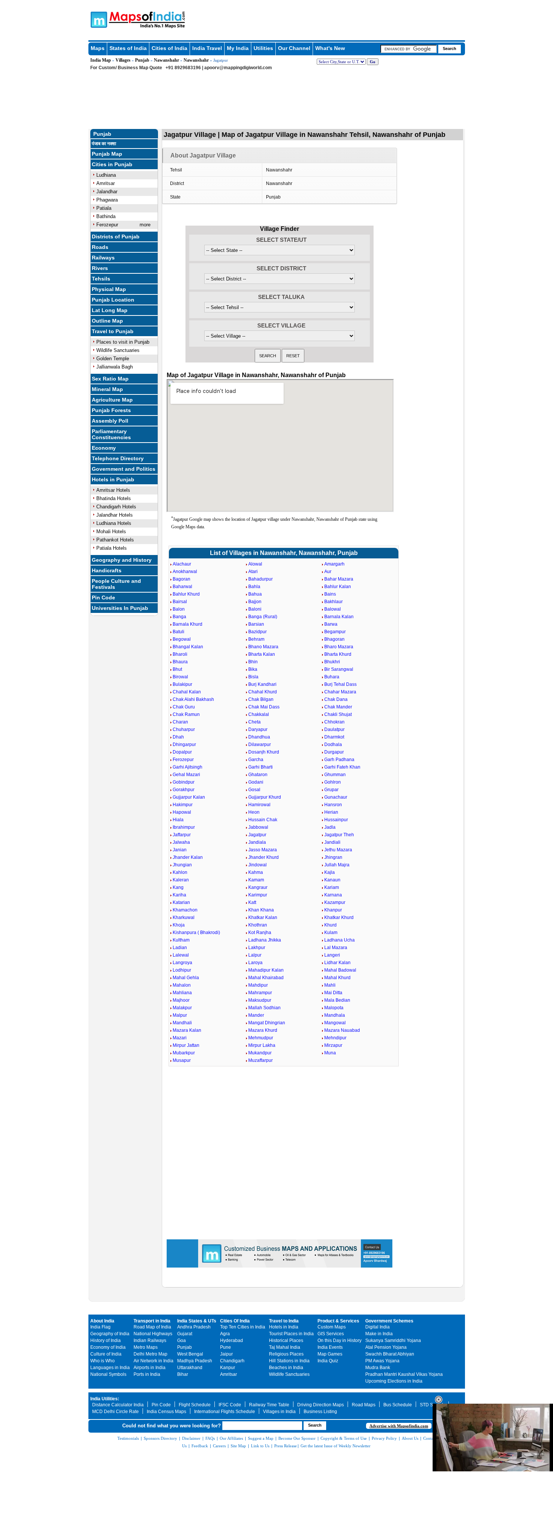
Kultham (181, 940)
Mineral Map (107, 389)
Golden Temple (112, 358)
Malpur (180, 1015)
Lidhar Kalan (337, 962)
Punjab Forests (111, 410)
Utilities (263, 48)
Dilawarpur (259, 744)
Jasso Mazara (262, 849)
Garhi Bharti (260, 767)
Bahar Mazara (338, 579)
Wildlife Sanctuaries (118, 350)
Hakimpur (183, 804)
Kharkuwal (183, 917)
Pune (225, 1347)
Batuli (178, 631)
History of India (105, 1340)
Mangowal (335, 1022)
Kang (178, 887)
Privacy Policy (384, 1438)
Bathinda (105, 216)
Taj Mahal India (284, 1347)
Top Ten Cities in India (242, 1327)
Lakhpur (256, 947)
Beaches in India (286, 1367)
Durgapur (334, 752)
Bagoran (181, 579)
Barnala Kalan (339, 616)
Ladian (180, 947)
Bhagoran (334, 639)
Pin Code (103, 597)
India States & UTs (196, 1321)
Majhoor (181, 1000)
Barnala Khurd (187, 624)
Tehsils (101, 279)
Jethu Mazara (338, 849)
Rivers (100, 268)
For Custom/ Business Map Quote (126, 67)
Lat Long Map (110, 310)
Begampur (335, 631)
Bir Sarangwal (338, 669)
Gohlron (332, 782)
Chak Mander (338, 707)
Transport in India (152, 1321)
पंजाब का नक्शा (104, 143)
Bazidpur (257, 631)
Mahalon (182, 985)
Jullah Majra (336, 864)
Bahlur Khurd (186, 594)
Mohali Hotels (111, 531)
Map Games (330, 1354)
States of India (128, 48)
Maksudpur (259, 1000)
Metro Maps (146, 1347)
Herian (331, 812)
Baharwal (182, 586)
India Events (330, 1347)
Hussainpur (336, 819)
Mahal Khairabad (266, 977)
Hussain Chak (262, 819)
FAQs (210, 1438)
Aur (327, 571)
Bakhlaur (333, 601)
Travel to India (284, 1321)
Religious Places (286, 1354)
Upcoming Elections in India (393, 1381)
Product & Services (338, 1321)
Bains (330, 594)
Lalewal (181, 955)
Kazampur (334, 902)
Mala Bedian (337, 1000)
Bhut (177, 669)
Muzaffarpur (260, 1060)
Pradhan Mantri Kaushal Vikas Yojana (404, 1374)
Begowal (182, 639)
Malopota (333, 1007)
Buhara (331, 676)
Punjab (142, 60)
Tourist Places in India (291, 1333)
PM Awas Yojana (382, 1360)
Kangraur (257, 887)
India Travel (207, 48)
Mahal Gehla (186, 977)
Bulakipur (182, 684)
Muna (330, 1052)
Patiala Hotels (111, 548)
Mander (256, 1015)
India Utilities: (104, 1398)
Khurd (330, 925)
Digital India (377, 1327)
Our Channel (294, 48)
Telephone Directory (118, 458)
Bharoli (180, 654)
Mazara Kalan (187, 1030)
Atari (253, 571)
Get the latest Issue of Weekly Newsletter (336, 1446)
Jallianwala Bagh (114, 367)
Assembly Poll (110, 421)
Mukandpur (260, 1052)
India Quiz (328, 1360)
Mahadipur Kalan (266, 970)
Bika (252, 669)
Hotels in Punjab (113, 479)
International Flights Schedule (224, 1411)
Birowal (180, 676)
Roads (100, 247)
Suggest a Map (260, 1438)
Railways (103, 258)
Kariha (179, 895)
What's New (330, 48)
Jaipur (226, 1354)
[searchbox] (408, 49)
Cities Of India (235, 1321)
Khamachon (185, 910)
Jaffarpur (182, 834)
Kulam (330, 932)
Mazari (180, 1037)
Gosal (254, 789)
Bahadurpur (260, 579)
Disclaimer (191, 1438)
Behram (256, 639)
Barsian (256, 624)
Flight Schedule (195, 1404)
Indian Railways (150, 1340)
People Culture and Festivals (116, 584)
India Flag (100, 1327)
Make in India (379, 1333)
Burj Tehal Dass (340, 684)
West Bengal (190, 1354)
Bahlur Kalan (337, 586)
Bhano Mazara (263, 646)
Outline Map (107, 321)
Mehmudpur (260, 1037)
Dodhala (333, 744)
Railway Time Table (269, 1404)
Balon (179, 609)
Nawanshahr (166, 60)
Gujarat (184, 1333)
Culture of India (106, 1354)
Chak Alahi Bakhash (193, 699)
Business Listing (320, 1411)
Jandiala (257, 842)
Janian (180, 849)
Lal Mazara (335, 947)
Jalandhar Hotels (114, 515)
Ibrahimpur (184, 827)
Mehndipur (335, 1037)
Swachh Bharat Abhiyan (389, 1354)
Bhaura (180, 661)
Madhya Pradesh (194, 1360)
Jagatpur (257, 834)
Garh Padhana (339, 759)
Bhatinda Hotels (113, 498)
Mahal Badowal (340, 970)
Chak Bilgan (260, 699)
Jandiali (332, 842)
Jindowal (257, 864)
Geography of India (109, 1333)
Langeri (332, 955)
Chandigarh (232, 1360)
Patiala (103, 208)
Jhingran (333, 857)
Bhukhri (332, 661)
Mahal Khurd (337, 977)
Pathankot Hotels (115, 540)
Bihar (182, 1374)
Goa (181, 1340)
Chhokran (334, 722)
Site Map (238, 1446)
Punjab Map (107, 154)
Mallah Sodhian (264, 1007)
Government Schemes (389, 1321)
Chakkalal (258, 714)
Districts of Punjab (116, 237)
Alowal (255, 564)
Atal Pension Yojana (386, 1347)
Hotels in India (283, 1327)
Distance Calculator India (118, 1404)
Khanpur (333, 910)
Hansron (333, 804)
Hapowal (182, 812)
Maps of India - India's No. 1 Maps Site (98, 19)
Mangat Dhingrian (266, 1022)
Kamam (256, 880)
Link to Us (260, 1446)
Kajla (329, 872)
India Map (100, 60)
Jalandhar (106, 191)
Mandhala (334, 1015)
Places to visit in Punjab (122, 342)
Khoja (179, 925)
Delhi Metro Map (150, 1354)
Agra (225, 1333)
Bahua (255, 594)
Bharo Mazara (338, 646)
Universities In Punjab (120, 608)
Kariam (331, 887)
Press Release (285, 1446)
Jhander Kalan (188, 857)
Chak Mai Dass (264, 707)
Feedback (199, 1446)
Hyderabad (231, 1340)
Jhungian (182, 864)
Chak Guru (184, 707)
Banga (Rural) (262, 616)
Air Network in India (153, 1360)
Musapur (182, 1060)
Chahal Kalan (187, 692)
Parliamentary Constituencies (111, 434)
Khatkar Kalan (262, 917)
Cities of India (169, 48)
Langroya (182, 962)
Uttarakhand (189, 1367)
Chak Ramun (186, 714)
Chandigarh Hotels (116, 507)
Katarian (181, 902)
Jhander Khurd (263, 857)
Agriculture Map (112, 400)
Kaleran (181, 880)
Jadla (330, 827)
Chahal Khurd (262, 692)
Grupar (331, 789)
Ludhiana (106, 175)
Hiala (178, 819)
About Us (410, 1438)
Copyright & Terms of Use (344, 1438)
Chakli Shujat (338, 714)
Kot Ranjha (259, 932)
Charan (180, 722)
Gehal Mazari (186, 774)
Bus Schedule (397, 1404)
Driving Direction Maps (320, 1404)
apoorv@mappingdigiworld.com (238, 67)
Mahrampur (260, 992)
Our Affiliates (231, 1438)
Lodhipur (182, 970)
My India (238, 48)
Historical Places (286, 1340)
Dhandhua (259, 737)
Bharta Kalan (261, 654)
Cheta (254, 722)
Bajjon (254, 601)
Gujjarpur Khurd (264, 797)
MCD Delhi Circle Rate (115, 1411)
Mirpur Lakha (261, 1045)
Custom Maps (332, 1327)
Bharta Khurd (337, 654)
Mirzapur (333, 1045)
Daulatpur (334, 729)
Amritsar (105, 183)
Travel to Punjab (113, 331)
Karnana (333, 895)
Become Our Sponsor (297, 1438)
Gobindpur (183, 782)
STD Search (432, 1404)
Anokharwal (185, 571)
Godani (255, 782)
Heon (254, 812)
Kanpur (227, 1367)
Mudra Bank (377, 1367)
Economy (104, 448)
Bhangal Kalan (188, 646)
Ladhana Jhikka (264, 940)
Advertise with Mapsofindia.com (398, 1426)
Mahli (330, 985)
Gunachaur (335, 797)
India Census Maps (166, 1411)
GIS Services (331, 1333)
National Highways (153, 1333)
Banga (179, 616)
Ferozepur (107, 224)
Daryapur (257, 729)
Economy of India (108, 1347)
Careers (219, 1446)
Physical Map (109, 289)
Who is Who (102, 1360)
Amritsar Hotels (113, 490)
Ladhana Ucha (339, 940)
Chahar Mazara (340, 692)
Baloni (254, 609)
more (145, 224)
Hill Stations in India (289, 1360)
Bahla (254, 586)
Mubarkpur (184, 1052)
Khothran (257, 925)
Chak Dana (336, 699)
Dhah (178, 737)
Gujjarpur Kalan (189, 797)
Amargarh (334, 564)
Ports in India (147, 1374)
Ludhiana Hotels (113, 523)
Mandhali (182, 1022)
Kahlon (180, 872)
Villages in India (279, 1411)
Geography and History (122, 560)
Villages (123, 60)
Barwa (330, 624)
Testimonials (128, 1438)
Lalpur (254, 955)
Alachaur (182, 564)
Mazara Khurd (262, 1030)
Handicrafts (107, 570)
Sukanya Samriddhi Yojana (393, 1340)
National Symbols (108, 1374)
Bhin (253, 661)
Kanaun (332, 880)
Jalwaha (181, 842)
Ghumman (335, 774)
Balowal (332, 609)
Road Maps (363, 1404)
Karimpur (257, 895)
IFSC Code (230, 1404)
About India (102, 1321)
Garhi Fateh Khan (342, 767)
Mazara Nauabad (342, 1030)
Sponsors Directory (160, 1438)
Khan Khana (261, 910)
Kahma (255, 872)
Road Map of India (152, 1327)
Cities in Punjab (112, 164)
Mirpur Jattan (186, 1045)
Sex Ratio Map (110, 379)
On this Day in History (340, 1340)
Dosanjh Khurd (263, 752)
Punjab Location (113, 300)
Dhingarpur (184, 744)
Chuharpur (184, 729)
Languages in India (110, 1367)
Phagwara (107, 200)
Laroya (255, 962)
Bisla (253, 676)
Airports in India (150, 1367)
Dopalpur (182, 752)
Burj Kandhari (262, 684)
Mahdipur (258, 985)
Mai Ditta (333, 992)
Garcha (255, 759)
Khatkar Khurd (339, 917)
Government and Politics (123, 469)
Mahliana (182, 992)
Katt (252, 902)
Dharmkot (334, 737)
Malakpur (182, 1007)
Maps (98, 48)
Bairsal (180, 601)
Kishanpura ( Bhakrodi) (196, 932)
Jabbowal (258, 827)
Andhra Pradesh (194, 1327)
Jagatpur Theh (339, 834)
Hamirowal (259, 804)
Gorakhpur (183, 789)
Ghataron (257, 774)
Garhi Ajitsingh (187, 767)
